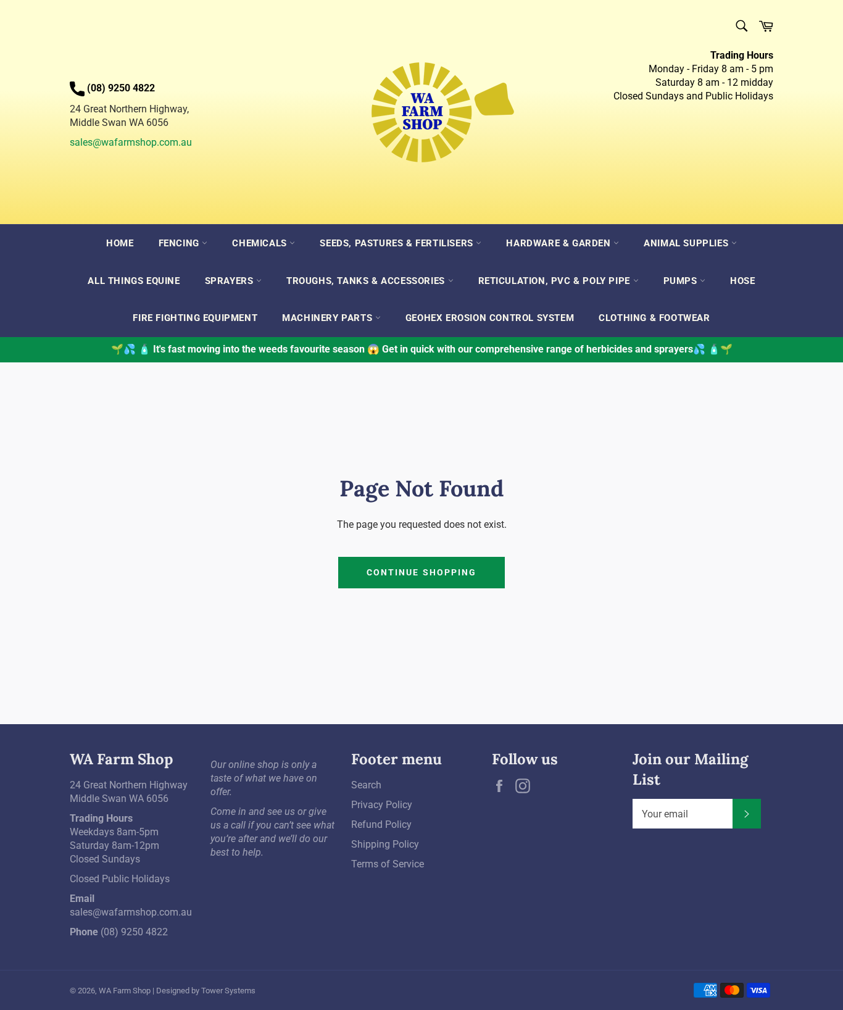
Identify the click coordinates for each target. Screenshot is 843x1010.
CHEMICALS (260, 243)
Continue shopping (422, 572)
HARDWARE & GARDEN (559, 243)
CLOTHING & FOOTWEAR (654, 317)
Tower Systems (228, 990)
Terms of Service (387, 864)
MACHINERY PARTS (328, 317)
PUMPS (681, 280)
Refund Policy (381, 824)
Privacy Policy (381, 805)
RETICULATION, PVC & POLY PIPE (555, 280)
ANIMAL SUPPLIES (687, 243)
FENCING (180, 243)
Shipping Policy (385, 844)
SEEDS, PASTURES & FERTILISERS (398, 243)
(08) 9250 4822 (134, 932)
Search (366, 785)
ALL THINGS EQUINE (134, 280)
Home (119, 243)
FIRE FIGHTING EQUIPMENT (195, 317)
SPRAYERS (230, 280)
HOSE (742, 280)
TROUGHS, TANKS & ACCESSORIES (366, 280)
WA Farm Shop (125, 990)
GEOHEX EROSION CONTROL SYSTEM (489, 317)
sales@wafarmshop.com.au (131, 142)
